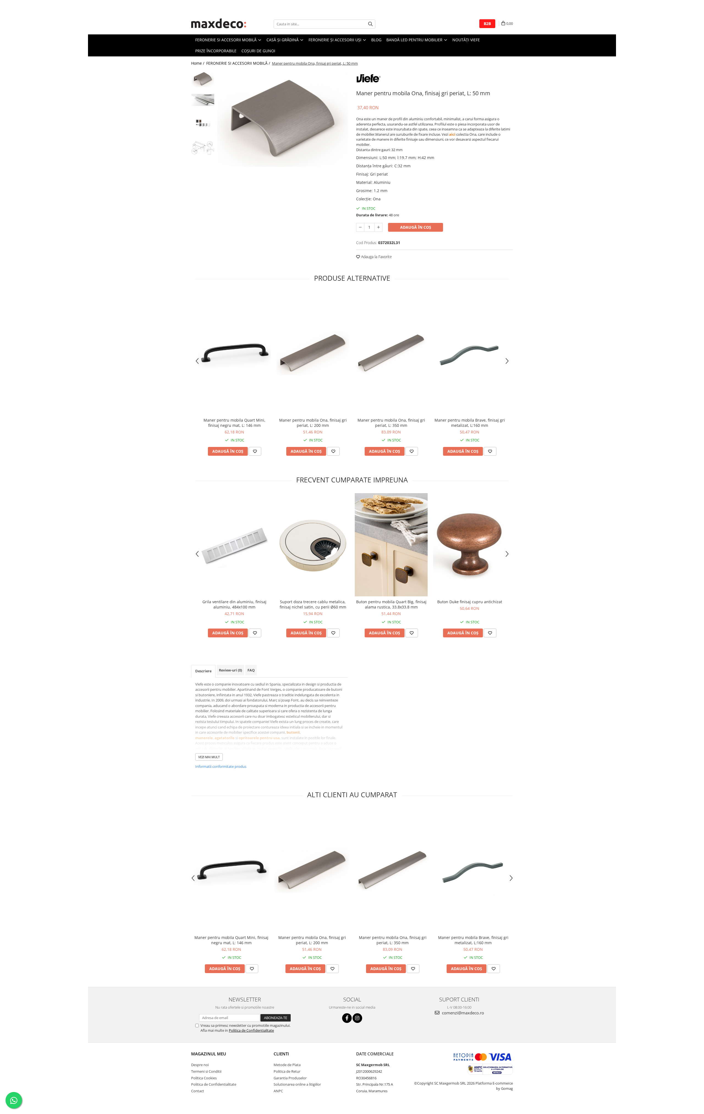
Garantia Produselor (290, 1077)
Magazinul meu (208, 1053)
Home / (198, 63)
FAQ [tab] (251, 670)
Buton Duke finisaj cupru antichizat (469, 601)
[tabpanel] (282, 118)
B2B (487, 23)
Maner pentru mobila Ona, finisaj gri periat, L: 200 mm (313, 422)
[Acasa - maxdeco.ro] (218, 24)
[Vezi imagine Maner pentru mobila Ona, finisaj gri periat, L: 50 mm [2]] (202, 123)
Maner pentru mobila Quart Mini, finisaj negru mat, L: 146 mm (234, 422)
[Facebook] (347, 1018)
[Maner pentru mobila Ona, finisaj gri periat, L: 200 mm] (312, 353)
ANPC (278, 1090)
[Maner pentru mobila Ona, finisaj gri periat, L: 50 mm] (282, 118)
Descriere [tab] (203, 670)
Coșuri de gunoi (258, 50)
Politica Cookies (204, 1077)
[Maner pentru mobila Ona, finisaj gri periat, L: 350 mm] (391, 353)
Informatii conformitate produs (220, 766)
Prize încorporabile (216, 50)
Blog (376, 39)
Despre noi (200, 1064)
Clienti (281, 1053)
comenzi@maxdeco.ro (462, 1012)
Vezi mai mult (209, 757)
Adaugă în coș (415, 227)
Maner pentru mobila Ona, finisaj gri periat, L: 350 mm (391, 422)
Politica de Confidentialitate (251, 1030)
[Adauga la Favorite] (255, 451)
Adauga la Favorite (376, 256)
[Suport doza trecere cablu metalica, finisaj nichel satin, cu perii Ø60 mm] (312, 544)
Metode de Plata (287, 1064)
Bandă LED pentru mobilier (415, 39)
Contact (197, 1090)
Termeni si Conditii (206, 1071)
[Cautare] (370, 24)
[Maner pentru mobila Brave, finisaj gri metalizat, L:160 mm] (469, 353)
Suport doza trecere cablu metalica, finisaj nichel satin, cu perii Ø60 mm (313, 604)
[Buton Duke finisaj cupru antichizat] (469, 545)
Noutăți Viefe (466, 39)
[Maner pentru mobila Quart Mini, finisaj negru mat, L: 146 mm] (234, 353)
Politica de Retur (287, 1071)
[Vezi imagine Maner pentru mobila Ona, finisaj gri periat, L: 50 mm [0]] (202, 78)
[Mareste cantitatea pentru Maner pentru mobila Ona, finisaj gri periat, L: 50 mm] (378, 227)
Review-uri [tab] (230, 670)
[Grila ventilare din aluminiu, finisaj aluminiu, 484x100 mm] (234, 544)
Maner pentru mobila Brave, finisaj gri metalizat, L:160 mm (470, 422)
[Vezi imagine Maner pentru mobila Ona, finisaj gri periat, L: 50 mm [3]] (202, 148)
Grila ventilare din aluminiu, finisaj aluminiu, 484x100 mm (234, 604)
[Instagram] (357, 1018)
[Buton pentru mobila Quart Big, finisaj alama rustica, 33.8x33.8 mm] (391, 544)
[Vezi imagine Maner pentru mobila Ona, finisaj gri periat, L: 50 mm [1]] (202, 100)
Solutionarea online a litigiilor (297, 1084)
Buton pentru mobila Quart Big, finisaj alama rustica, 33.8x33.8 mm (391, 604)
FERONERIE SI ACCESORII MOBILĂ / (238, 63)
